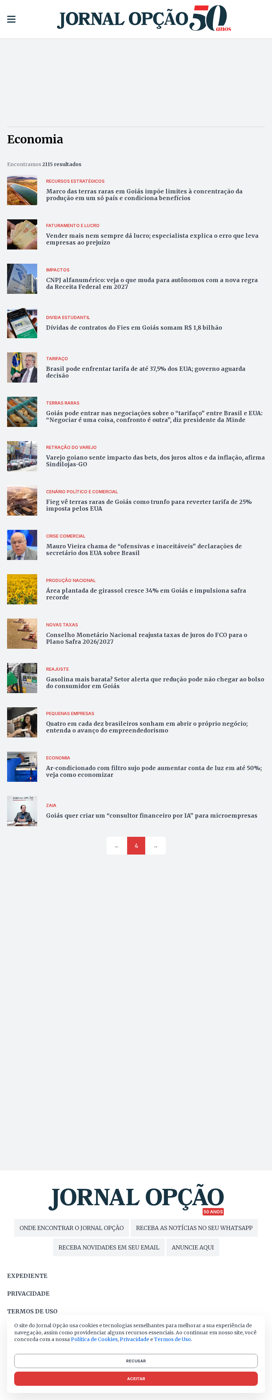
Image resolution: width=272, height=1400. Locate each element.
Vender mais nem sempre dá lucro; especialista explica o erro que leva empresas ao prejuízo (152, 239)
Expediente (27, 1275)
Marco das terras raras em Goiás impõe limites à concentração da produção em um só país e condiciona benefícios (144, 195)
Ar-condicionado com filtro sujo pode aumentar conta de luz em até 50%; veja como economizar (154, 771)
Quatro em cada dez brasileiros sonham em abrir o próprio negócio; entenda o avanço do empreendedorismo (147, 727)
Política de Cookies (94, 1339)
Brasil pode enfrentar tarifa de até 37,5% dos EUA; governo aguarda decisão (145, 372)
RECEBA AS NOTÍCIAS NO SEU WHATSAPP (194, 1227)
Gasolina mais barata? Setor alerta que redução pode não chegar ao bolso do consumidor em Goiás (155, 683)
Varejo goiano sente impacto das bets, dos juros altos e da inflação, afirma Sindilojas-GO (155, 461)
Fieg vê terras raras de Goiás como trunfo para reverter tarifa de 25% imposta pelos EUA (149, 505)
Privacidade (28, 1293)
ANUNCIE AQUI (193, 1247)
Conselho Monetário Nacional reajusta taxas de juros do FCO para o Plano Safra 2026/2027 (146, 638)
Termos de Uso (172, 1339)
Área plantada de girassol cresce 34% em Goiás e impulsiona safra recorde (146, 594)
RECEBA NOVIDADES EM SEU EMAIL (108, 1247)
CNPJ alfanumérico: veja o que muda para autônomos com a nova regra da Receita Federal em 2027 (152, 283)
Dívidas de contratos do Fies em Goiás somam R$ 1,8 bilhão (134, 327)
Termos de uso (32, 1311)
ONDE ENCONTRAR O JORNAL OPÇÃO (71, 1227)
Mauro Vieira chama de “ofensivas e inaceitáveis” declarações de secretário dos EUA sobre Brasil (144, 549)
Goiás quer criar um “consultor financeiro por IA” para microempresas (151, 815)
